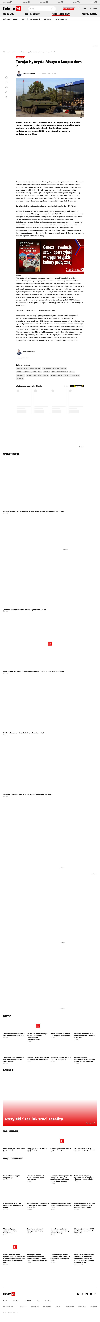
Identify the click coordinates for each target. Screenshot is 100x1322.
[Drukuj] (6, 87)
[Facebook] (78, 1294)
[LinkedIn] (86, 1294)
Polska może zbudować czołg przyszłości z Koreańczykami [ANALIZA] (50, 206)
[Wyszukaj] (52, 8)
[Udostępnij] (6, 97)
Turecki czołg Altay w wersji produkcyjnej (39, 310)
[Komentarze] (6, 82)
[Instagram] (95, 1294)
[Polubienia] (6, 77)
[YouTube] (90, 1294)
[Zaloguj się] (79, 8)
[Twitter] (82, 1294)
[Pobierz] (6, 92)
